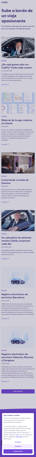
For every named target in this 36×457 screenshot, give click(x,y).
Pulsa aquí (19, 437)
